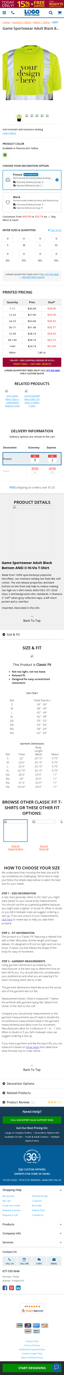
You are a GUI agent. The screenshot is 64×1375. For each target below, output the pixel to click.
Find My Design (40, 1196)
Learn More (9, 133)
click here (7, 919)
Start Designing (32, 1368)
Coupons (37, 1200)
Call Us (9, 1263)
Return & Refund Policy (32, 1357)
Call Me (24, 1263)
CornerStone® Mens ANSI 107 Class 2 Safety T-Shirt (32, 400)
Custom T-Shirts (21, 22)
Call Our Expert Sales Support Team (32, 1120)
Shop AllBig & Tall (43, 848)
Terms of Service (32, 1345)
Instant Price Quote (33, 277)
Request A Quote (11, 1210)
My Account (8, 1196)
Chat (39, 1263)
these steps (32, 1047)
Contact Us (37, 1215)
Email (54, 1263)
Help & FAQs (38, 1210)
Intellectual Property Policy (32, 1349)
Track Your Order (11, 1205)
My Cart (7, 1200)
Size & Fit (56, 230)
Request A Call (10, 1215)
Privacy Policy (32, 1341)
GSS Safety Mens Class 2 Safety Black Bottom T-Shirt (12, 400)
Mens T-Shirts (41, 22)
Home (6, 22)
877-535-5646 (52, 274)
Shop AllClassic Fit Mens (15, 848)
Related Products (18, 1093)
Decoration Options (20, 1083)
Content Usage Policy (32, 1353)
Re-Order (37, 1205)
